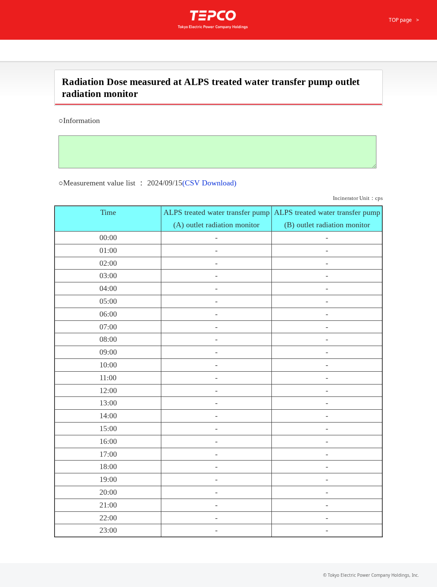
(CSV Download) (209, 183)
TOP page (400, 19)
